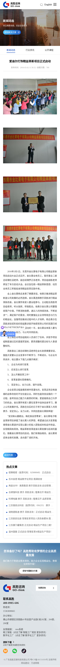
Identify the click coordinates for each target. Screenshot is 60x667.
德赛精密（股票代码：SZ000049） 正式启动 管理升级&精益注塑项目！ (31, 473)
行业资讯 (30, 50)
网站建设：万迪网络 (30, 663)
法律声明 (52, 659)
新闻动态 (11, 50)
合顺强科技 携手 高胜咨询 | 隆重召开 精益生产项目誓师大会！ (31, 493)
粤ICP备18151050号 (39, 659)
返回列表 (8, 455)
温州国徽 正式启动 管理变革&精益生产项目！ (30, 532)
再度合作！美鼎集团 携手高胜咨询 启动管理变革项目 (31, 487)
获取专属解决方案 (30, 571)
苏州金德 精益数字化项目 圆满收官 (25, 479)
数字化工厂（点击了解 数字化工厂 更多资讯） (25, 635)
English (48, 4)
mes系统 (19, 629)
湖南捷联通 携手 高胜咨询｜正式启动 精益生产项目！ (31, 513)
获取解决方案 (10, 32)
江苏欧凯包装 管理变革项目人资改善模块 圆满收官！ (31, 519)
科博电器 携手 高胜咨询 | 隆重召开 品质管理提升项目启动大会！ (31, 500)
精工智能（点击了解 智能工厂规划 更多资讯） (25, 632)
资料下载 (7, 642)
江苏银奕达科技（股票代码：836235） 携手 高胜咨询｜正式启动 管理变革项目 (31, 506)
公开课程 (49, 50)
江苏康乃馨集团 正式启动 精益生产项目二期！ (31, 525)
